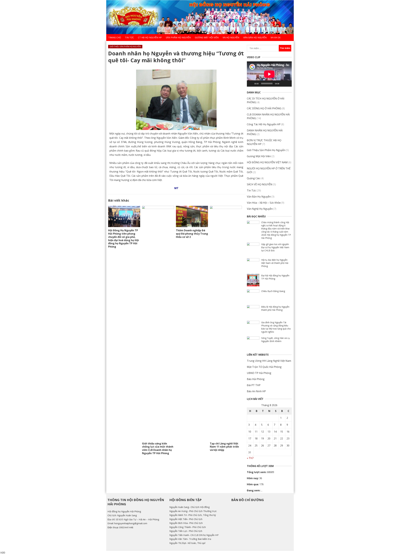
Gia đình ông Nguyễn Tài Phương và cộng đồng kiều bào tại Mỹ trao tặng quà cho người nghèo (276, 327)
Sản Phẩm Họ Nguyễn (178, 37)
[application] (269, 74)
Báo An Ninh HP (256, 391)
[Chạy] (250, 83)
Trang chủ (114, 37)
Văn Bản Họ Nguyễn (255, 37)
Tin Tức (129, 37)
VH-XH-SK (275, 37)
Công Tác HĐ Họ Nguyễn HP (263, 124)
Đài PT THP (253, 385)
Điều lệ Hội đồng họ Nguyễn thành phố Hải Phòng (275, 308)
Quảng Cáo (253, 178)
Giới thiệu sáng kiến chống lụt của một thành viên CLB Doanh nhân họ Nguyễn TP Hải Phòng (157, 448)
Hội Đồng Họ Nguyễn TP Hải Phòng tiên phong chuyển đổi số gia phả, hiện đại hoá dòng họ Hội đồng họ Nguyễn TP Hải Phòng (123, 238)
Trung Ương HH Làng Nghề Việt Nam (269, 360)
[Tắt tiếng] (282, 83)
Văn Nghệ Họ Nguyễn (260, 208)
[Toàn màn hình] (287, 83)
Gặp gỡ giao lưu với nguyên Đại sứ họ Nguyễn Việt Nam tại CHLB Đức (275, 247)
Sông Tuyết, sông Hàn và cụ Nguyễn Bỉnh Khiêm (275, 340)
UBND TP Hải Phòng (259, 373)
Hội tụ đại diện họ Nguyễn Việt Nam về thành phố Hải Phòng (274, 263)
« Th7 (250, 458)
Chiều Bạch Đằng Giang (273, 291)
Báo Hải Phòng (256, 379)
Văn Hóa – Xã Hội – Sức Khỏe (264, 202)
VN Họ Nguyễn (231, 37)
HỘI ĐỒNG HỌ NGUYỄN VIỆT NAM (267, 162)
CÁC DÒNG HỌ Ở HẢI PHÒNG (264, 108)
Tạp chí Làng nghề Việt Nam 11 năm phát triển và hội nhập (224, 447)
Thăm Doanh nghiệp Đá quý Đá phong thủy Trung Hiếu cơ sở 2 (192, 234)
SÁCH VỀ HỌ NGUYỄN (259, 184)
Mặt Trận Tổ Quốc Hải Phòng (264, 367)
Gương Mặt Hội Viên (207, 37)
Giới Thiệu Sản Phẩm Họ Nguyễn (125, 46)
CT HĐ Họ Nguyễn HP (150, 37)
